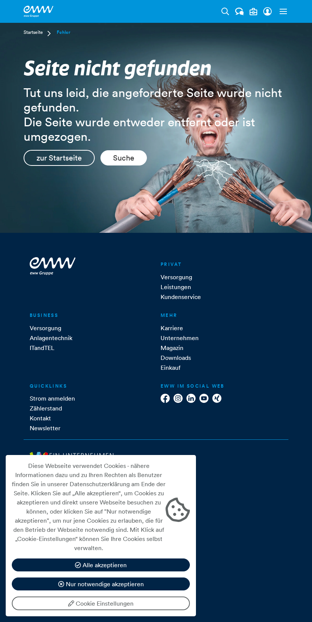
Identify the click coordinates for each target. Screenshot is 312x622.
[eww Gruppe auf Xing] (216, 398)
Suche (123, 157)
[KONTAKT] (239, 11)
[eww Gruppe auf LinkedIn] (191, 398)
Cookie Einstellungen (104, 603)
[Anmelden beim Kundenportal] (267, 11)
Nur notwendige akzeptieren (104, 584)
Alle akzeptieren (104, 565)
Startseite (33, 32)
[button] (281, 11)
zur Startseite (59, 157)
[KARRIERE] (253, 11)
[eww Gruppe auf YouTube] (204, 398)
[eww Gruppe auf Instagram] (178, 398)
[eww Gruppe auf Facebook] (165, 398)
